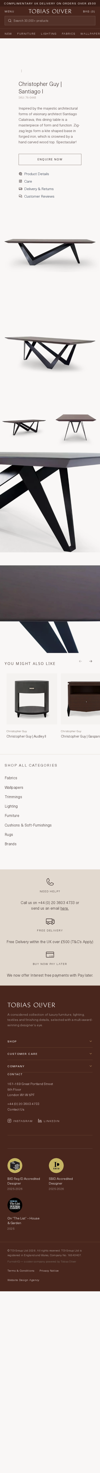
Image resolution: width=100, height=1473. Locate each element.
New (8, 33)
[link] (32, 706)
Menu (9, 11)
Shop (12, 1041)
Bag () (89, 11)
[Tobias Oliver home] (50, 11)
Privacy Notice (49, 1270)
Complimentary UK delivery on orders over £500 (50, 3)
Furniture (26, 33)
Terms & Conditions (20, 1270)
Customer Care (22, 1054)
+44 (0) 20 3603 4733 (56, 902)
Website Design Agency (23, 1280)
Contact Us (15, 1109)
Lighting (49, 33)
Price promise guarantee (50, 7)
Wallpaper (90, 33)
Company (16, 1066)
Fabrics (69, 33)
